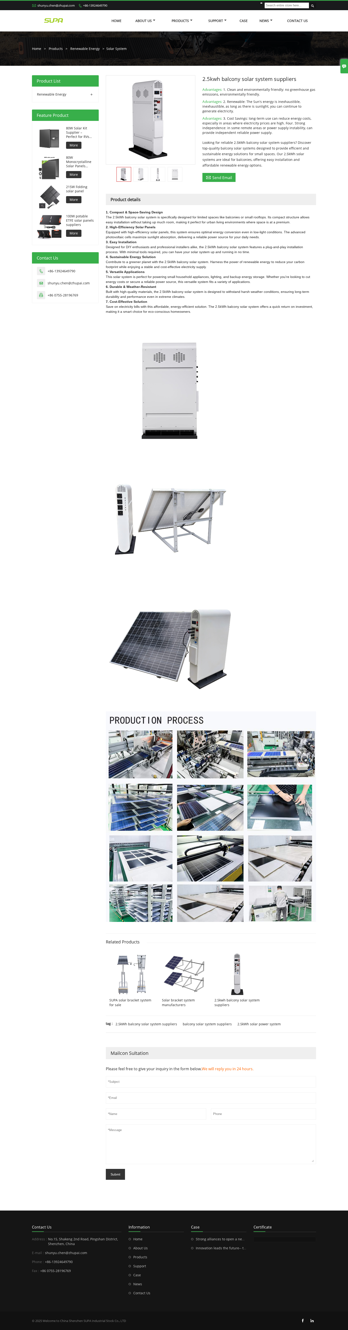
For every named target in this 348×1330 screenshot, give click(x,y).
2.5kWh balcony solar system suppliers (146, 1024)
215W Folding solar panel (76, 189)
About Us (143, 20)
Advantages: (212, 89)
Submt (115, 1174)
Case (244, 20)
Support (215, 20)
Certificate (263, 1227)
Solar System (116, 48)
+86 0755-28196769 (63, 295)
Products (180, 20)
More (74, 145)
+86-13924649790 (95, 5)
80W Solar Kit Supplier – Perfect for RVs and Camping (77, 132)
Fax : (35, 1270)
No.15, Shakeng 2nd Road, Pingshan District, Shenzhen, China (83, 1241)
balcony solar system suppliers (207, 1024)
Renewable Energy (85, 48)
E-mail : (38, 1253)
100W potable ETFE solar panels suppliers (80, 220)
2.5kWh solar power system (259, 1024)
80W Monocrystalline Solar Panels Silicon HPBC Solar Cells (78, 161)
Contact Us (297, 20)
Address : (39, 1239)
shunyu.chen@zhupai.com (56, 5)
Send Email (219, 177)
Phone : (38, 1262)
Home (116, 20)
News (264, 20)
